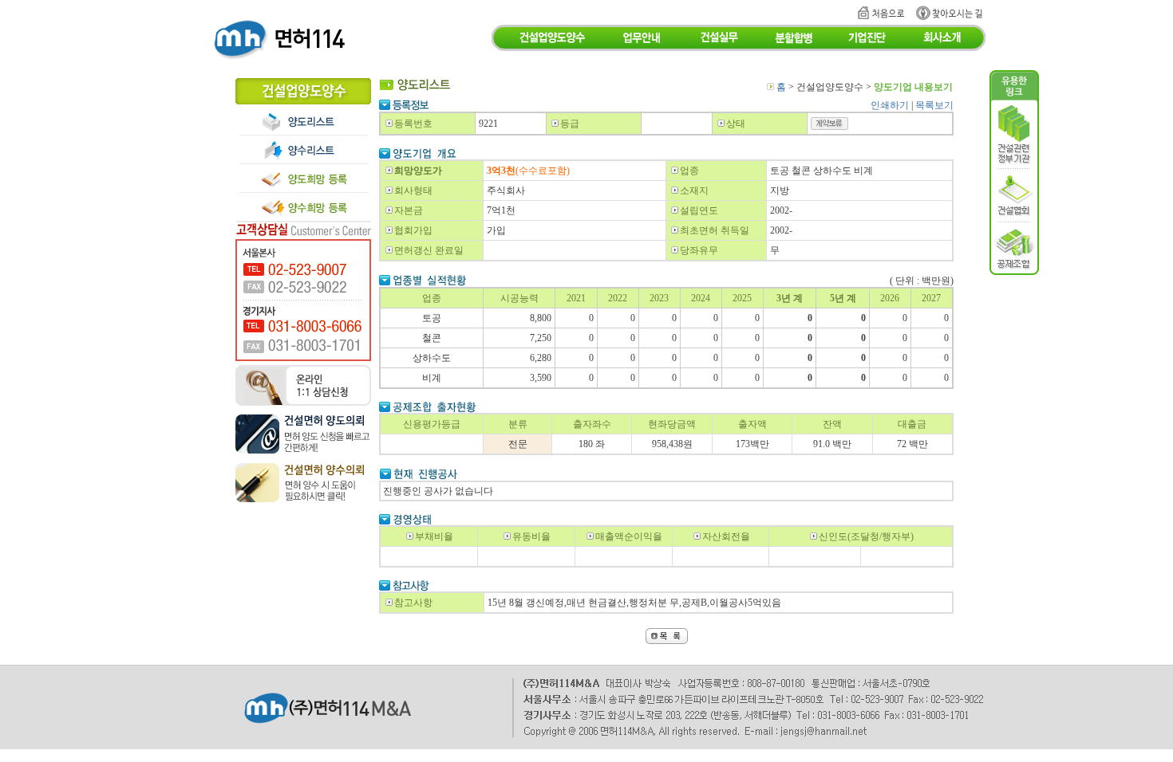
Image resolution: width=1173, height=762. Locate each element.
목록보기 (934, 105)
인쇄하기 (890, 105)
